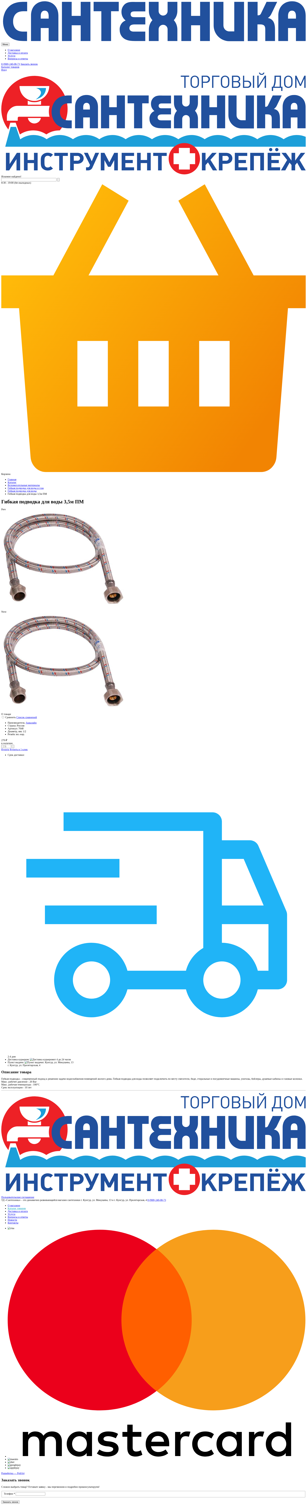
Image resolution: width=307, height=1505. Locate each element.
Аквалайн (31, 722)
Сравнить (10, 717)
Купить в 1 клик (19, 749)
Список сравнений (26, 717)
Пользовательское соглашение (17, 1197)
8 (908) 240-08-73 (10, 64)
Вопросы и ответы (18, 58)
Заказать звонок (29, 64)
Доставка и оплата (18, 53)
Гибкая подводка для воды (22, 491)
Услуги (11, 55)
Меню (5, 44)
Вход (4, 69)
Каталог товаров (10, 67)
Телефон (9, 1493)
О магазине (14, 50)
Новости (12, 1220)
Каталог (12, 482)
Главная (12, 479)
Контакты (13, 1222)
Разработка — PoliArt (12, 1473)
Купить (5, 749)
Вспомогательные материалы (24, 485)
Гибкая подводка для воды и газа (26, 488)
